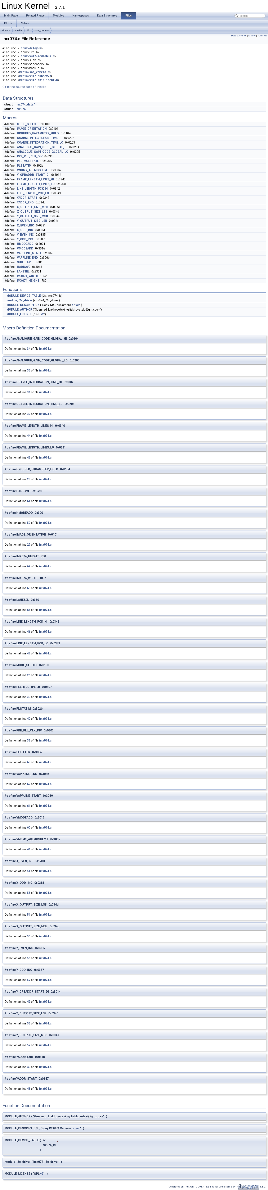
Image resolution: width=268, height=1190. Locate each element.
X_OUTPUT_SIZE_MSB (32, 207)
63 (28, 762)
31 (28, 392)
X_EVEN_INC (25, 225)
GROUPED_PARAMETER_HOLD (38, 133)
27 (28, 544)
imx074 (21, 109)
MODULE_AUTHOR (19, 309)
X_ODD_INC (25, 230)
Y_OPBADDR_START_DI (33, 174)
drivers (6, 30)
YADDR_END (25, 202)
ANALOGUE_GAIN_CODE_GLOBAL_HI (42, 147)
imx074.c (45, 348)
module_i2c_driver (19, 300)
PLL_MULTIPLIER (29, 161)
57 (28, 980)
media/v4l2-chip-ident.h (38, 80)
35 (28, 370)
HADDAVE (23, 267)
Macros (252, 35)
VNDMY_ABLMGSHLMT (33, 170)
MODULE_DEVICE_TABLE (23, 295)
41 (28, 849)
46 (28, 631)
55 (28, 892)
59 (28, 522)
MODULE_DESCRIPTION (23, 305)
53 (28, 1023)
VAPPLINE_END (27, 257)
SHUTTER (24, 262)
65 (28, 610)
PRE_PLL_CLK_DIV (30, 156)
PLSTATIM (24, 165)
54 (28, 871)
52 (28, 1045)
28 (28, 479)
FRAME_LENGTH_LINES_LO (36, 184)
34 (28, 348)
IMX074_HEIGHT (28, 280)
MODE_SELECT (27, 124)
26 (28, 675)
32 (28, 414)
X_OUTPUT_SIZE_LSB (32, 211)
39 (28, 697)
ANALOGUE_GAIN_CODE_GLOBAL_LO (42, 151)
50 (28, 936)
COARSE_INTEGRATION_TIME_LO (40, 142)
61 (28, 805)
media (18, 30)
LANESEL (23, 271)
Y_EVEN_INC (25, 234)
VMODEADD (25, 248)
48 (28, 1088)
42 (28, 1001)
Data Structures (238, 35)
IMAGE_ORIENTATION (32, 128)
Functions (262, 35)
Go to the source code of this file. (25, 87)
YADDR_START (27, 197)
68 (28, 588)
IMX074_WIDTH (27, 276)
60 (28, 827)
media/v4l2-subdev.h (35, 76)
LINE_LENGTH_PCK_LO (33, 193)
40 (28, 718)
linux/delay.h (30, 48)
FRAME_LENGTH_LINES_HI (35, 179)
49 (28, 1067)
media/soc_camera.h (34, 72)
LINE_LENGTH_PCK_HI (32, 188)
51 (28, 914)
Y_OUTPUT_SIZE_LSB (32, 220)
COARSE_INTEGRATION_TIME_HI (39, 138)
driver (76, 305)
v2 (42, 314)
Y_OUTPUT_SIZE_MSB (32, 216)
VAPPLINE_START (29, 253)
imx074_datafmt (27, 104)
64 (28, 501)
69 (28, 566)
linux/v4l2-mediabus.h (36, 56)
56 (28, 958)
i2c (28, 30)
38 (28, 740)
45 (28, 457)
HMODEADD (25, 243)
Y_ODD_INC (25, 239)
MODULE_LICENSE (19, 314)
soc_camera (42, 30)
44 (28, 435)
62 (28, 784)
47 (28, 653)
